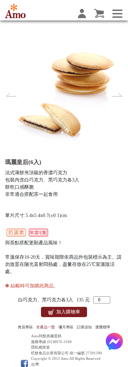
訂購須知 (84, 327)
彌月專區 (65, 327)
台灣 (35, 364)
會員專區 (25, 327)
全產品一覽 (45, 327)
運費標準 (102, 327)
